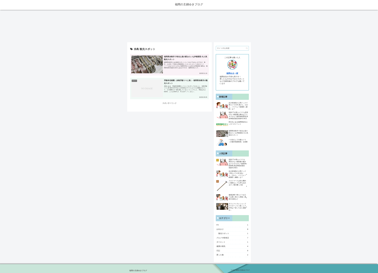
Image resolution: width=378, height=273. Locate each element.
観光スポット (233, 233)
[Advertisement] (189, 26)
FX (232, 225)
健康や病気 (232, 246)
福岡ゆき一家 (232, 73)
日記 (232, 250)
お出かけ (232, 229)
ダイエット (232, 242)
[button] (247, 48)
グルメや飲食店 (232, 238)
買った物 (232, 255)
